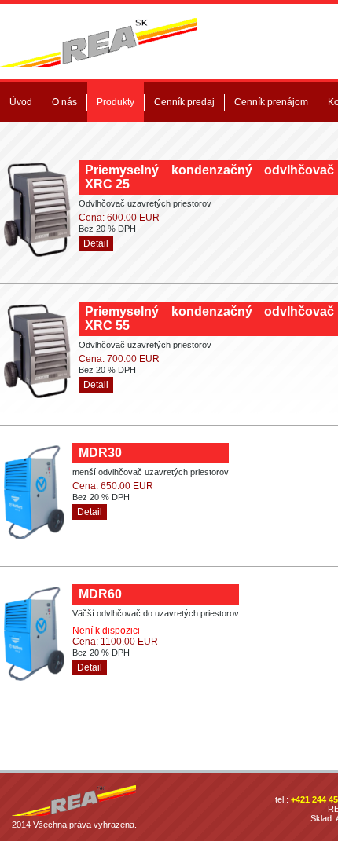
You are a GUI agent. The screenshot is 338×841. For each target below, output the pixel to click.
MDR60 (100, 594)
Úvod (20, 102)
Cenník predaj (184, 102)
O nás (64, 102)
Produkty (115, 102)
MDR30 (100, 452)
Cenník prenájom (271, 102)
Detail (95, 243)
